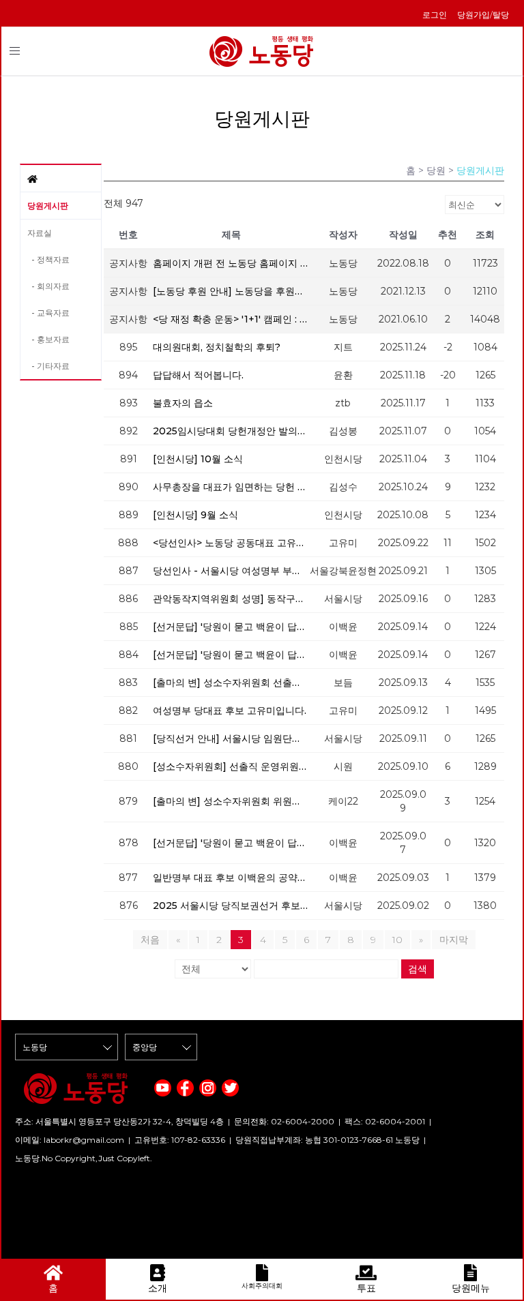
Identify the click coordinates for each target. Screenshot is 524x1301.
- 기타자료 (48, 366)
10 (397, 939)
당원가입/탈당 (483, 15)
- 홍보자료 (48, 339)
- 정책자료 (48, 259)
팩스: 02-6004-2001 (385, 1121)
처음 (150, 939)
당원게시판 (47, 205)
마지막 (453, 939)
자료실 (39, 233)
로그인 (434, 15)
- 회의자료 (48, 286)
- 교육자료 (48, 313)
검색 (417, 969)
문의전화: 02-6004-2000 (284, 1121)
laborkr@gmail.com (84, 1140)
